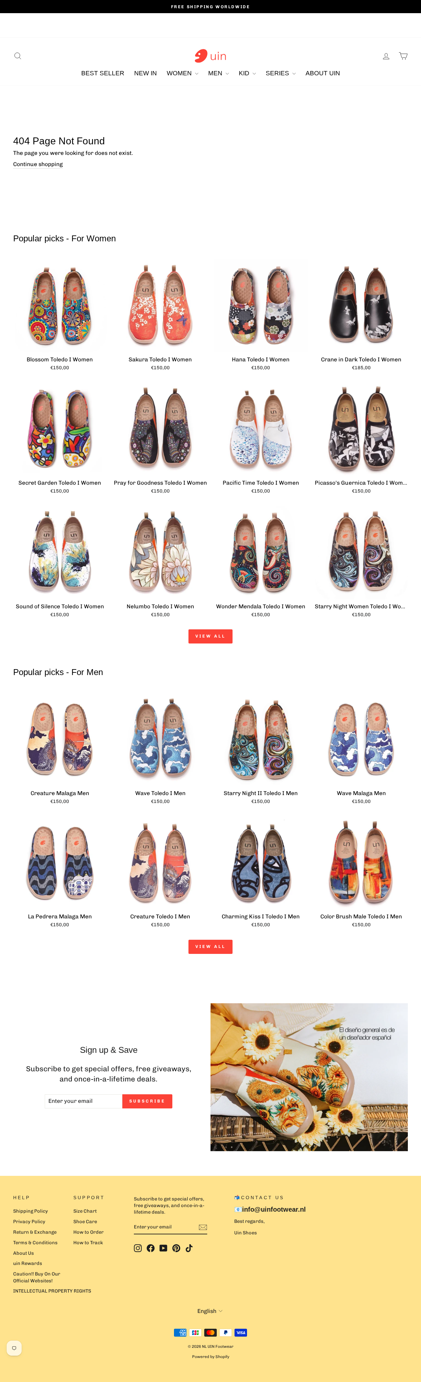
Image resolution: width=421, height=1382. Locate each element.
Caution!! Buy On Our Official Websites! (36, 1277)
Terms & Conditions (35, 1243)
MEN (216, 73)
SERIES (278, 73)
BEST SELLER (102, 73)
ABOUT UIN (323, 73)
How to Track (88, 1243)
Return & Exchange (35, 1232)
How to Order (88, 1232)
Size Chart (85, 1211)
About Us (23, 1253)
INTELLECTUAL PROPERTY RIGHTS (52, 1291)
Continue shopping (38, 164)
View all (210, 636)
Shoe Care (85, 1221)
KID (245, 73)
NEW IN (145, 73)
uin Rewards (27, 1263)
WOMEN (180, 73)
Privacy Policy (29, 1221)
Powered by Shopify (210, 1356)
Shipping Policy (30, 1211)
